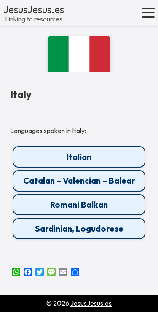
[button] (148, 12)
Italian (79, 157)
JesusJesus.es (33, 9)
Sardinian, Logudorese (79, 228)
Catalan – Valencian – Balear (79, 180)
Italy (21, 94)
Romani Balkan (79, 204)
